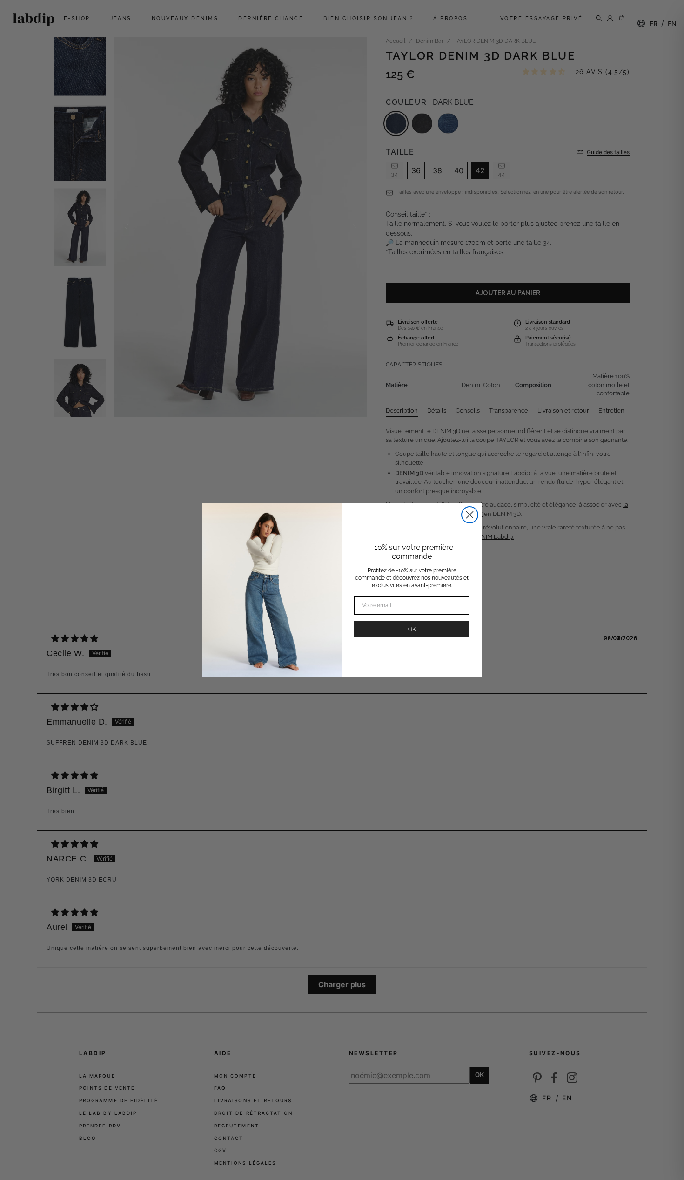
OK (412, 629)
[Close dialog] (470, 515)
